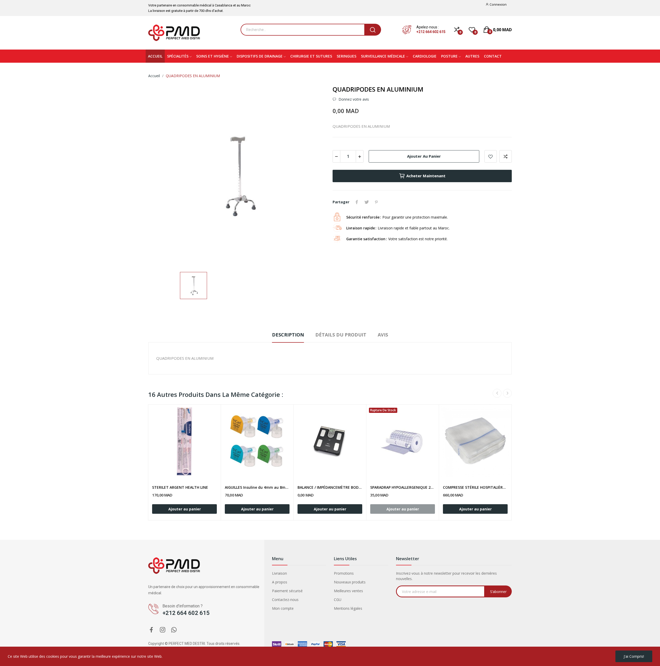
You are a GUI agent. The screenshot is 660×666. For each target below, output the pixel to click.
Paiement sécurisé (287, 590)
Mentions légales (348, 608)
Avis (383, 335)
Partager (357, 202)
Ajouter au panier (424, 156)
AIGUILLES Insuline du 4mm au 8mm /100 (257, 487)
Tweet (367, 202)
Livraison (279, 573)
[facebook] (151, 630)
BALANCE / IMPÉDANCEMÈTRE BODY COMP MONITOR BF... (330, 487)
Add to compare (505, 156)
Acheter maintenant (426, 175)
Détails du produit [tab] (340, 335)
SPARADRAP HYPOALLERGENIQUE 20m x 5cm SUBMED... (402, 487)
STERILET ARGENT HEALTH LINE (180, 487)
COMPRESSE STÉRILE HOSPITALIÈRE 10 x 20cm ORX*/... (475, 487)
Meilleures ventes (348, 590)
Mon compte (283, 608)
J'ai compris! (634, 656)
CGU (337, 599)
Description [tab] (288, 335)
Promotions (344, 573)
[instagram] (163, 630)
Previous (497, 393)
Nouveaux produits (350, 582)
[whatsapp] (174, 630)
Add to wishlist (490, 156)
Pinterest (376, 202)
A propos (279, 582)
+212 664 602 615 (431, 32)
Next (507, 393)
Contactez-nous (285, 599)
